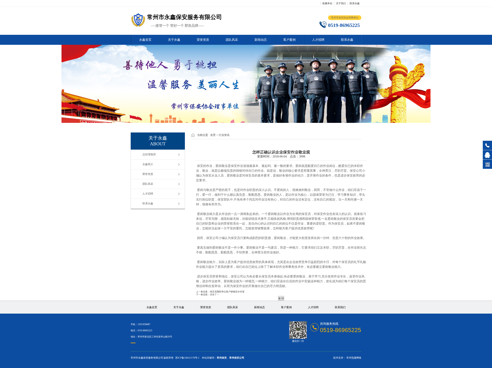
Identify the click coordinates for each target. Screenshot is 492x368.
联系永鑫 (355, 3)
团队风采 (232, 39)
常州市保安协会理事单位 (344, 17)
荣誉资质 (203, 39)
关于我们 (341, 3)
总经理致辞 (149, 154)
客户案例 (289, 39)
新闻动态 (260, 39)
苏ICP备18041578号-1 (187, 357)
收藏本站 (327, 3)
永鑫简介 (147, 164)
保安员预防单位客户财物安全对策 (227, 291)
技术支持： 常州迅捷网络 (347, 357)
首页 (213, 135)
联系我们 (340, 307)
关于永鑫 (174, 39)
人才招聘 (318, 39)
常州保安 (222, 357)
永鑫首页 (145, 39)
